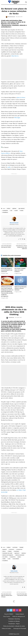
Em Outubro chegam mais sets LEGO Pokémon (20, 270)
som (9, 558)
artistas (15, 547)
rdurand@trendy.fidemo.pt (16, 235)
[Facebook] (21, 239)
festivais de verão (7, 553)
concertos (19, 549)
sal (11, 210)
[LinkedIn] (24, 239)
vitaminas (5, 212)
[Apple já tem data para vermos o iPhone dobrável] (21, 280)
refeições (5, 210)
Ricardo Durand (11, 16)
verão (21, 210)
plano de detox (21, 97)
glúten (14, 208)
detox (8, 208)
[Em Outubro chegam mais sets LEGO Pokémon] (21, 262)
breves (4, 265)
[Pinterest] (23, 239)
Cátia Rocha (11, 317)
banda (21, 547)
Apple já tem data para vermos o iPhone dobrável (20, 288)
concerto (11, 549)
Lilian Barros (14, 56)
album (8, 547)
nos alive (5, 556)
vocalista (5, 560)
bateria (4, 549)
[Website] (19, 239)
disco (4, 551)
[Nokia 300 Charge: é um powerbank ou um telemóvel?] (7, 262)
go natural (21, 208)
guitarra (17, 553)
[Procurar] (26, 2)
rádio (4, 558)
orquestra (12, 556)
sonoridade (16, 558)
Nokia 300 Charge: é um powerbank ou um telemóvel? (6, 270)
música (24, 553)
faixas (9, 551)
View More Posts (14, 224)
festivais (16, 551)
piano (19, 556)
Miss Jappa (17, 117)
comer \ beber (6, 284)
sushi (9, 167)
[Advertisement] (14, 69)
